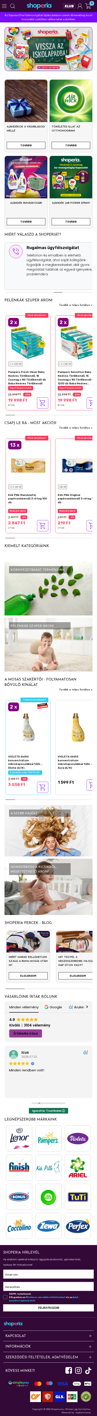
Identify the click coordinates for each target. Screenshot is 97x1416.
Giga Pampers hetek (21, 388)
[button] (87, 49)
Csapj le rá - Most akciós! (30, 423)
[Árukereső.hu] (85, 1396)
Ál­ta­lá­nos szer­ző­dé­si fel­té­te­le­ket (45, 1297)
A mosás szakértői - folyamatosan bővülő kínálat (40, 682)
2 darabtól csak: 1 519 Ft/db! (25, 772)
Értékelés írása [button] (26, 1033)
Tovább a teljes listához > (75, 305)
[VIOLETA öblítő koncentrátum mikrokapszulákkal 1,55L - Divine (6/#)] (28, 726)
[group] (28, 958)
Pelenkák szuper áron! (28, 300)
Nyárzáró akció (18, 511)
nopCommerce (83, 1412)
